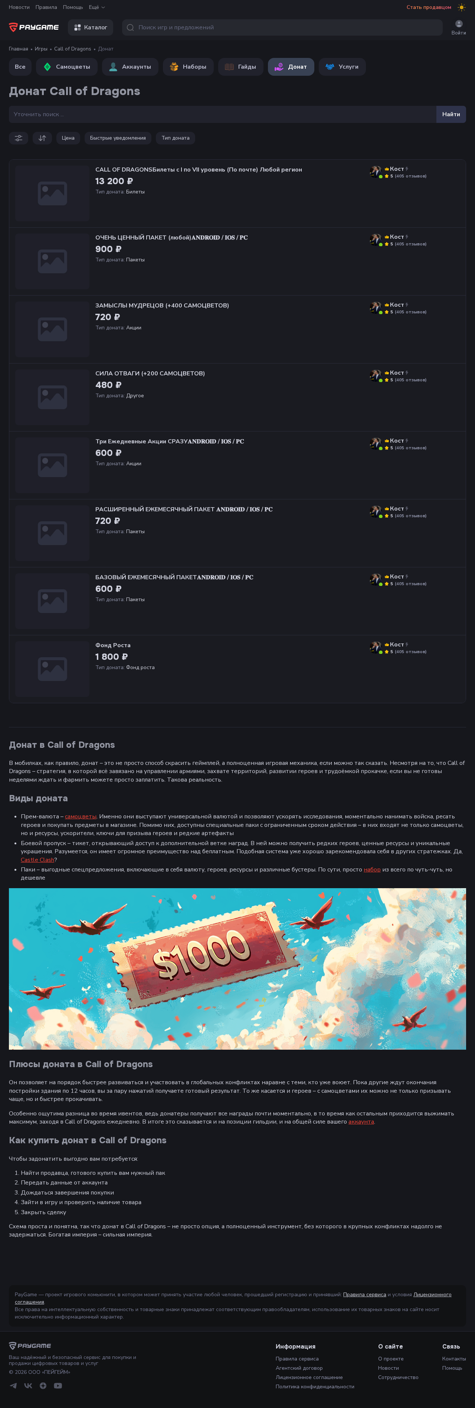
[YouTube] (57, 1385)
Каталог (95, 27)
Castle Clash (37, 860)
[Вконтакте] (28, 1385)
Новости (19, 7)
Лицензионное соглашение (309, 1377)
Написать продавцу (405, 191)
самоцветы (80, 816)
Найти (451, 114)
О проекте (391, 1358)
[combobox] (282, 27)
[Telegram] (13, 1385)
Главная (18, 48)
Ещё (94, 7)
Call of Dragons (72, 48)
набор (372, 870)
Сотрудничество (398, 1377)
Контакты (454, 1358)
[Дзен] (43, 1385)
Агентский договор (299, 1368)
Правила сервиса (364, 1294)
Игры (41, 48)
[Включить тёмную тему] (461, 7)
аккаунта (361, 1122)
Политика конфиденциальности (315, 1386)
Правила (46, 7)
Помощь (73, 7)
